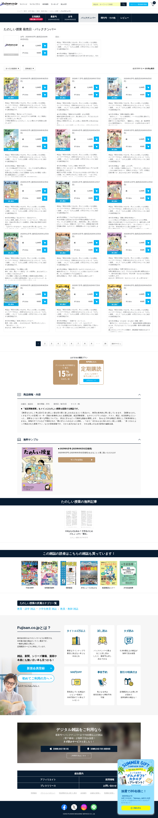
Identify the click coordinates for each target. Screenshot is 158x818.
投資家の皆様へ (109, 793)
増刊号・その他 (108, 18)
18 (105, 343)
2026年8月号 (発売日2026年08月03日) (34, 80)
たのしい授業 (53, 11)
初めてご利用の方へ (35, 678)
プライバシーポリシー (47, 793)
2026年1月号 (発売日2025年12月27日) (86, 183)
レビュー (124, 18)
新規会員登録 (36, 668)
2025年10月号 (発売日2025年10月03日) (86, 235)
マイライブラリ (35, 4)
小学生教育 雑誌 (48, 608)
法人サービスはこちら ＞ (28, 686)
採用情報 (109, 779)
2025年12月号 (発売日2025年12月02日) (138, 183)
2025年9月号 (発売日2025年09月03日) (138, 235)
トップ (19, 11)
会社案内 (83, 793)
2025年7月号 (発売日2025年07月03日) (86, 286)
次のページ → (116, 343)
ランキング (54, 4)
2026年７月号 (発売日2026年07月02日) (86, 80)
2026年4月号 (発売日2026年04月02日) (86, 131)
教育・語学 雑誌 (29, 11)
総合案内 (79, 773)
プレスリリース (48, 785)
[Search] (123, 4)
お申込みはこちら (91, 380)
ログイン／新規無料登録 (138, 4)
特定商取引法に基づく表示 (68, 793)
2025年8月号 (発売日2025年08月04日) (34, 286)
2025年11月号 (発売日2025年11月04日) (34, 235)
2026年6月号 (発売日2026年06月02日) (138, 80)
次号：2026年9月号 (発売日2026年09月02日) (34, 38)
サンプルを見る (77, 460)
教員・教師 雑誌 (42, 11)
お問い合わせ (110, 785)
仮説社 (30, 404)
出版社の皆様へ (95, 793)
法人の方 (64, 4)
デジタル (25, 53)
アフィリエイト (48, 779)
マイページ (23, 4)
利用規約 (34, 793)
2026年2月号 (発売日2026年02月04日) (34, 183)
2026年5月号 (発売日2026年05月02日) (34, 131)
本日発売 (45, 4)
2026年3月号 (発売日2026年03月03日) (138, 131)
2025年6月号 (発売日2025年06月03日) (138, 286)
